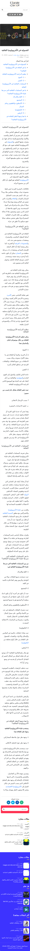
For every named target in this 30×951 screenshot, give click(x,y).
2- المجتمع (20, 100)
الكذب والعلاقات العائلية (16, 923)
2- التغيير (21, 80)
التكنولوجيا (25, 643)
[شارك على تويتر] (13, 802)
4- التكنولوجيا (19, 110)
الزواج (26, 494)
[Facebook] (17, 14)
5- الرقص (20, 113)
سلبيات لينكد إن (18, 909)
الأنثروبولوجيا (24, 180)
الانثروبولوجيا (16, 27)
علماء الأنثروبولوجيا (14, 510)
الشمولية (10, 142)
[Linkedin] (12, 14)
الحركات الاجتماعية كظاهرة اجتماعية (14, 834)
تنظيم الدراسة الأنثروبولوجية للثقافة (14, 74)
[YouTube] (20, 14)
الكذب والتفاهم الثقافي (16, 930)
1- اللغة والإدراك (18, 97)
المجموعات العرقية (21, 243)
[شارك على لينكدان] (8, 802)
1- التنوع (21, 77)
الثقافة (14, 199)
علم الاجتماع (23, 27)
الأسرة (9, 295)
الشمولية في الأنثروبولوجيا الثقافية (14, 64)
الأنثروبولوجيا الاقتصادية (13, 787)
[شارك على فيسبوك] (17, 802)
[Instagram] (10, 14)
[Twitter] (15, 14)
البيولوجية (19, 378)
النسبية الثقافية (8, 513)
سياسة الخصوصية (12, 947)
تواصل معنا (19, 947)
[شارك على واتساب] (21, 802)
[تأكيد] (2, 10)
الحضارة (18, 253)
